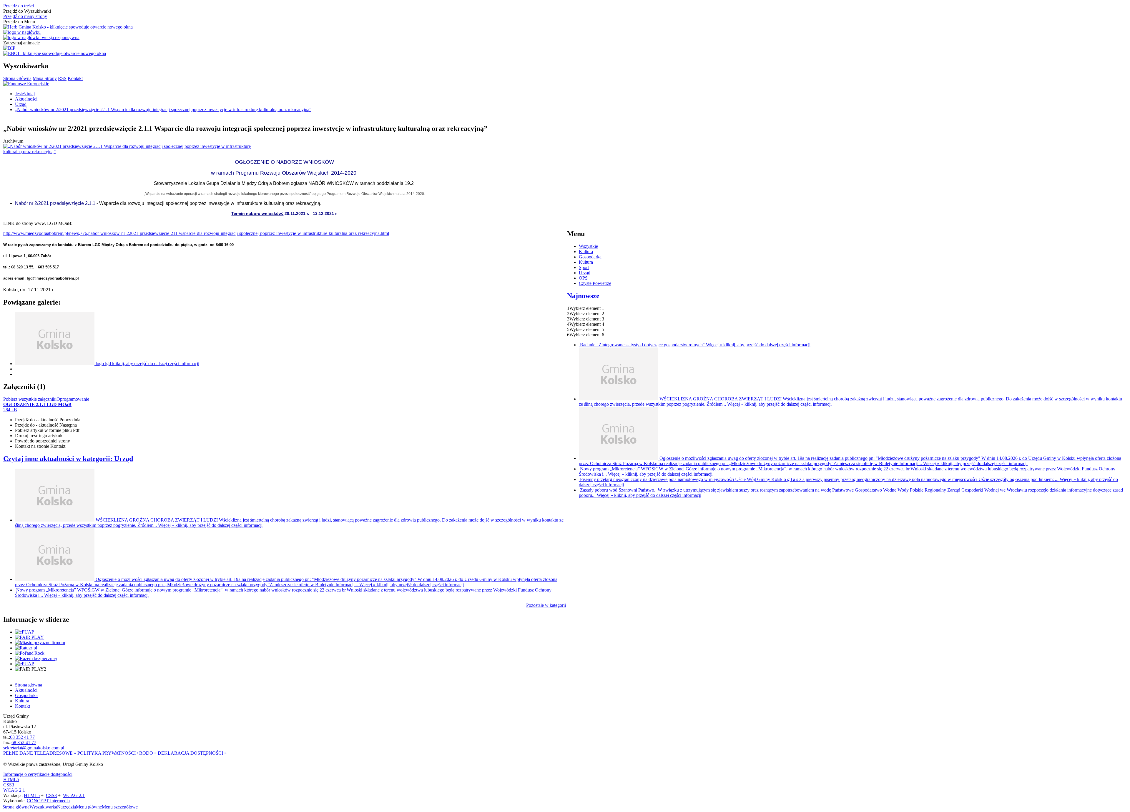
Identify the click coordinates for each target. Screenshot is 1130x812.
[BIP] (9, 48)
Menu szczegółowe (120, 806)
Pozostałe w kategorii (546, 605)
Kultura (586, 251)
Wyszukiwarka (43, 806)
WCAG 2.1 (14, 790)
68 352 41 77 (22, 737)
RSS (62, 78)
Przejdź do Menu (19, 21)
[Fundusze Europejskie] (26, 83)
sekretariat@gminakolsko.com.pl (33, 747)
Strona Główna (17, 78)
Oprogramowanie (72, 399)
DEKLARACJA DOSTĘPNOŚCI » (192, 753)
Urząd (584, 272)
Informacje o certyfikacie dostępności (37, 774)
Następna (46, 424)
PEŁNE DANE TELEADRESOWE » (39, 753)
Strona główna (15, 806)
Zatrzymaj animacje (21, 42)
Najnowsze (583, 296)
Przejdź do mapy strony (25, 16)
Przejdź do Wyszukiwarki (27, 11)
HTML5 (11, 779)
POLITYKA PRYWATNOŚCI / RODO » (117, 753)
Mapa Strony (45, 78)
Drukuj (39, 435)
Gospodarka (590, 256)
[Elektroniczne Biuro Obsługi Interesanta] (54, 53)
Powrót (42, 440)
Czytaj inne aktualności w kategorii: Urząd (68, 458)
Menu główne (89, 806)
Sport (584, 267)
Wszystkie (588, 246)
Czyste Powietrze (595, 283)
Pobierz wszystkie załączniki (29, 399)
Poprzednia (47, 419)
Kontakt (75, 78)
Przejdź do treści (18, 5)
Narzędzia (66, 806)
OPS (583, 277)
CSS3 (8, 784)
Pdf (47, 430)
